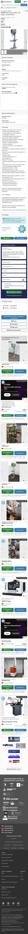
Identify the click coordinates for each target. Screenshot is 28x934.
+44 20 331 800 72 (8, 826)
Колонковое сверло (6, 62)
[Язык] (24, 1)
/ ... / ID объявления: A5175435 (9, 7)
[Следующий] (26, 42)
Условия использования (19, 930)
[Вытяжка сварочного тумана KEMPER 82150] (14, 668)
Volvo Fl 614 (6, 848)
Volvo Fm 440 (21, 848)
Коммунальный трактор (17, 845)
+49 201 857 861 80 (8, 830)
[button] (26, 1)
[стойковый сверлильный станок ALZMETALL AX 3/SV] (14, 510)
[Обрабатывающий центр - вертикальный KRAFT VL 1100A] (14, 587)
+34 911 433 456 (8, 832)
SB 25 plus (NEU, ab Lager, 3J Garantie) (11, 71)
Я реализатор (7, 284)
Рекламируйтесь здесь (14, 769)
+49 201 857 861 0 (8, 828)
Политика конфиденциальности (14, 295)
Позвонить (21, 238)
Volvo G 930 (7, 845)
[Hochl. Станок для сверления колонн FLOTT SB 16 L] (14, 351)
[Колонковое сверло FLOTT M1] (14, 472)
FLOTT (3, 66)
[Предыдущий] (2, 42)
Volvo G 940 (13, 848)
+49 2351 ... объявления (10, 305)
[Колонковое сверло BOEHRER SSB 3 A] (14, 549)
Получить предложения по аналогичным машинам (14, 286)
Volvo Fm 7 (13, 838)
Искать (24, 5)
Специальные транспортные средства (14, 841)
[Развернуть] (14, 378)
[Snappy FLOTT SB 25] (14, 433)
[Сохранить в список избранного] (24, 11)
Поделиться (14, 327)
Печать (15, 321)
